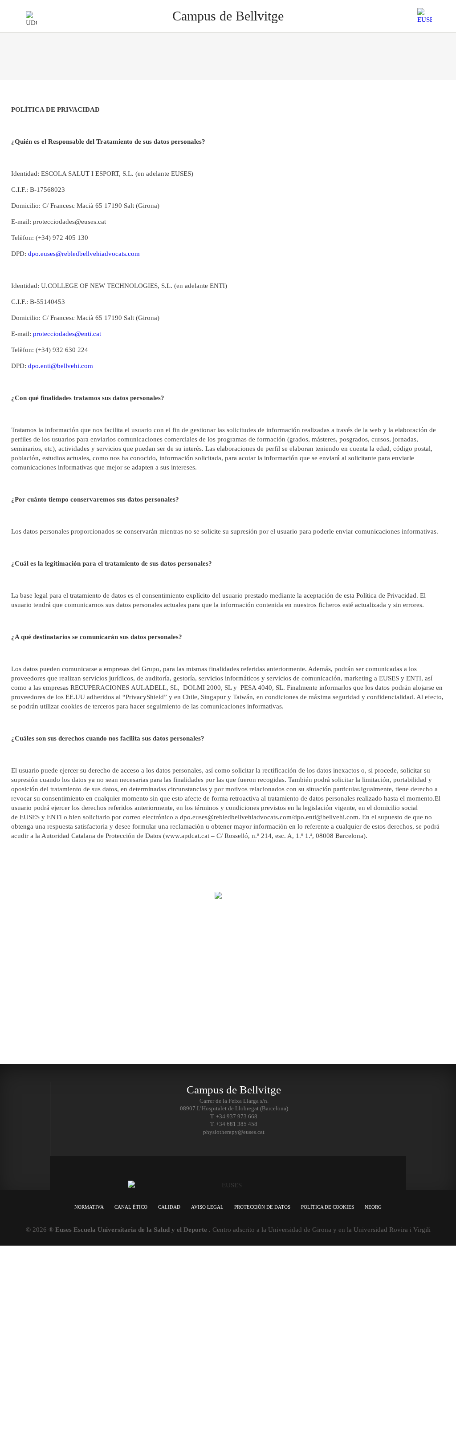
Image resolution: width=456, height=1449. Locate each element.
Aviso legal (207, 1207)
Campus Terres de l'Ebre (128, 1001)
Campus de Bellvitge (125, 1023)
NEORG (373, 1207)
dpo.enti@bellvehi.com (60, 365)
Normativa (89, 1207)
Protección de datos (262, 1207)
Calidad (169, 1207)
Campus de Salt (119, 978)
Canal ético (130, 1207)
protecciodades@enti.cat (67, 333)
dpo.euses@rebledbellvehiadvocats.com (84, 253)
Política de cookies (327, 1207)
